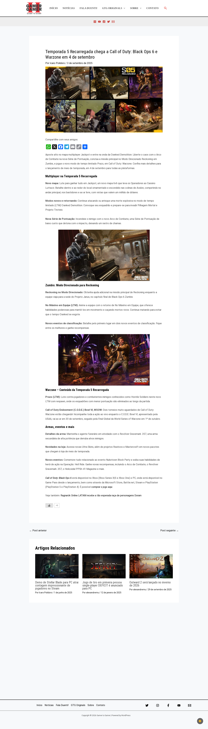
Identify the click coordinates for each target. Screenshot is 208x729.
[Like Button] (49, 505)
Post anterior (38, 530)
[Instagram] (94, 21)
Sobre (134, 8)
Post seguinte (169, 530)
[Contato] (113, 21)
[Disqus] (104, 650)
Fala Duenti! (88, 8)
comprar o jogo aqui (101, 486)
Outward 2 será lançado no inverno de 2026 (150, 584)
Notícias (69, 8)
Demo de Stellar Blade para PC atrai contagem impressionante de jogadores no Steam (56, 585)
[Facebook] (104, 21)
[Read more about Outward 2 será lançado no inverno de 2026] (151, 566)
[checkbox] (200, 721)
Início (53, 8)
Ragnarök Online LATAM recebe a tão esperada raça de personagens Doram (101, 495)
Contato (152, 8)
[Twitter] (108, 21)
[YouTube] (99, 21)
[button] (123, 8)
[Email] (189, 705)
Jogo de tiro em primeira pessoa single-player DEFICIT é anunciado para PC (102, 585)
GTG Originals (112, 8)
